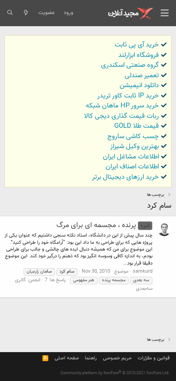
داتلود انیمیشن (139, 85)
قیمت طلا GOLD (136, 126)
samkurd (143, 271)
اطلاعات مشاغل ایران (131, 157)
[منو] (164, 13)
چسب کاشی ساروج (133, 136)
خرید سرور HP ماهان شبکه (122, 106)
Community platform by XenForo (115, 373)
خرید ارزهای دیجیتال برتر (125, 177)
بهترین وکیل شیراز (134, 146)
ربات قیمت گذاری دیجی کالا (121, 116)
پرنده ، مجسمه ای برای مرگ (103, 225)
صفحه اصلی (67, 358)
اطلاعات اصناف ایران (132, 167)
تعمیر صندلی (142, 75)
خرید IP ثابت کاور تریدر (128, 96)
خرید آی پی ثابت (137, 45)
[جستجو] (10, 13)
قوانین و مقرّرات (154, 358)
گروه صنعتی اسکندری (130, 65)
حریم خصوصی (117, 358)
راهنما (91, 358)
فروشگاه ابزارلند (138, 55)
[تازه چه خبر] (25, 13)
